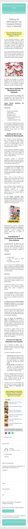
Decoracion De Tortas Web (14, 6)
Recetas (10, 437)
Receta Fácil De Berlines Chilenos (15, 406)
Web (3, 494)
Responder (6, 456)
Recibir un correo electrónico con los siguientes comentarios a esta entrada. (11, 503)
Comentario (5, 470)
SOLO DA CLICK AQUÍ (15, 395)
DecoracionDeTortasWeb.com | (16, 521)
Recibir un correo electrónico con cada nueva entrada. (13, 507)
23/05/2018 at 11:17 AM (14, 450)
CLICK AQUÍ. (16, 35)
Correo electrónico (6, 489)
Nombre (3, 483)
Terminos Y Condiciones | (11, 522)
